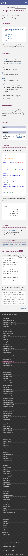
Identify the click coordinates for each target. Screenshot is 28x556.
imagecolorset (6, 369)
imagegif (5, 456)
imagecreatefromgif (8, 398)
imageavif (5, 339)
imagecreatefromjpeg (8, 400)
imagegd (5, 449)
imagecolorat (6, 350)
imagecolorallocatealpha (9, 348)
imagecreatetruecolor (8, 415)
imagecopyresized (7, 385)
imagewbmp (6, 519)
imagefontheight (7, 439)
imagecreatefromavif (8, 389)
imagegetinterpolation (8, 454)
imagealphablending (8, 333)
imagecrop (5, 417)
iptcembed (5, 525)
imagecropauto (6, 419)
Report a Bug (13, 246)
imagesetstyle (6, 499)
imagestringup (6, 506)
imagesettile (6, 503)
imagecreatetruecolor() (14, 63)
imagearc (5, 337)
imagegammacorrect (8, 447)
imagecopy (5, 378)
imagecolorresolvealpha (9, 367)
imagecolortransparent (8, 374)
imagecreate (6, 387)
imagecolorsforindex (8, 370)
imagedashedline (7, 421)
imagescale (5, 490)
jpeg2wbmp (5, 529)
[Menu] (25, 2)
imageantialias (6, 335)
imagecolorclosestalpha (9, 354)
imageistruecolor (7, 464)
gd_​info (4, 317)
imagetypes (6, 517)
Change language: (10, 7)
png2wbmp (5, 531)
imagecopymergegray (8, 382)
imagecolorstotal (7, 372)
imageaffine (6, 328)
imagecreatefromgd (8, 393)
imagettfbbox (6, 514)
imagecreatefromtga (8, 406)
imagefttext (6, 445)
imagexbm (5, 523)
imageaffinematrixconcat (9, 330)
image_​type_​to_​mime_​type (9, 324)
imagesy (5, 510)
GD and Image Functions (9, 314)
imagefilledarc (6, 426)
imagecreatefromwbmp (8, 408)
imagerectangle (6, 482)
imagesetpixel (6, 497)
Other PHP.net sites (8, 554)
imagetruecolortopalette (9, 512)
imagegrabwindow (7, 460)
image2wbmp (6, 326)
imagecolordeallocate (8, 357)
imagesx (5, 508)
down (5, 287)
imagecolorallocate (7, 346)
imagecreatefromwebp (8, 410)
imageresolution (7, 484)
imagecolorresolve (7, 365)
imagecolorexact (7, 359)
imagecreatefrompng (8, 402)
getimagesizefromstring (8, 320)
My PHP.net (6, 550)
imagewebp (5, 521)
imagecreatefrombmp (8, 391)
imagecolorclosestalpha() (11, 230)
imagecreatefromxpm (8, 413)
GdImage (7, 31)
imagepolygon (6, 480)
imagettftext (6, 516)
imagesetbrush (6, 491)
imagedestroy (6, 534)
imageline (5, 469)
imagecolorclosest (7, 352)
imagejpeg (5, 465)
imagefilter (5, 436)
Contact (13, 550)
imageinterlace (6, 462)
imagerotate (6, 486)
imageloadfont (6, 471)
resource (19, 136)
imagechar (5, 343)
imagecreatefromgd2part (9, 397)
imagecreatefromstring (8, 404)
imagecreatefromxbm (8, 411)
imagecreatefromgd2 (8, 395)
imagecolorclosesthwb (8, 356)
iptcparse (5, 527)
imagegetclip (6, 452)
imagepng (5, 478)
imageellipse (6, 423)
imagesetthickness (7, 501)
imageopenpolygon (7, 473)
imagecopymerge (7, 380)
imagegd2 (5, 450)
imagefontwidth (7, 441)
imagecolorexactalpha (8, 361)
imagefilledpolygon (7, 430)
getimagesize (6, 318)
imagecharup (6, 344)
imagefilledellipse (7, 428)
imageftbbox (6, 443)
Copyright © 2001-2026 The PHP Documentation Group (11, 544)
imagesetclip (6, 493)
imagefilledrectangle (8, 432)
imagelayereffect (7, 467)
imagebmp (5, 341)
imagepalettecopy (7, 475)
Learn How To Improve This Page (11, 244)
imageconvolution (7, 376)
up (2, 287)
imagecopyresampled (8, 384)
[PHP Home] (4, 2)
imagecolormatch (7, 363)
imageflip (5, 437)
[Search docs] (22, 2)
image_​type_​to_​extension (9, 322)
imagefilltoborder (7, 434)
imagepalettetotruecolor (9, 477)
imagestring (6, 504)
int (6, 33)
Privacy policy (19, 554)
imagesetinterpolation (8, 495)
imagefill (5, 424)
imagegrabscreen (7, 458)
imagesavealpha (7, 488)
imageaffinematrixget (8, 331)
